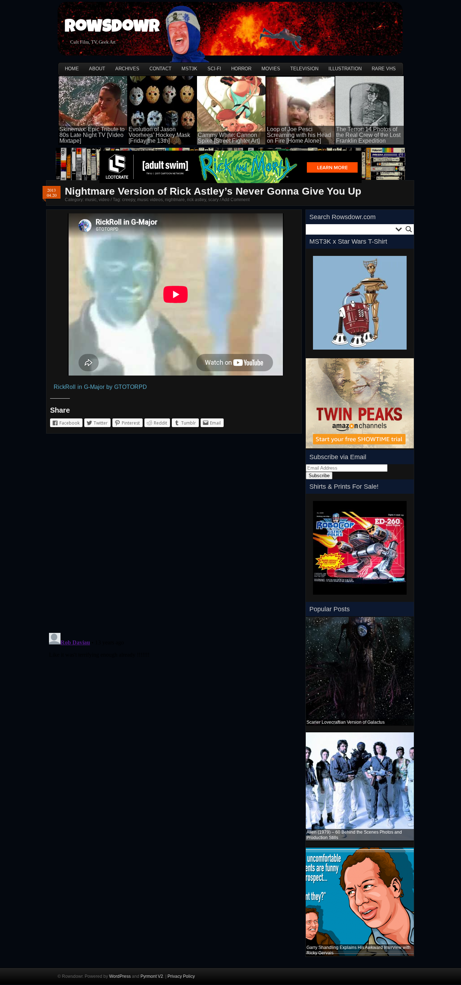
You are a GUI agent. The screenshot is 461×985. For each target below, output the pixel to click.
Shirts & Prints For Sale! (344, 486)
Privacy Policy (181, 976)
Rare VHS (384, 68)
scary (213, 199)
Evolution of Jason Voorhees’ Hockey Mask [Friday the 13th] (159, 135)
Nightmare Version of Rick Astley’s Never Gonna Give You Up (213, 191)
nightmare (175, 199)
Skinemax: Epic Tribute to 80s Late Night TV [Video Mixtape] (92, 135)
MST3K (189, 68)
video (104, 199)
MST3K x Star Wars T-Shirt (348, 241)
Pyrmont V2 (151, 976)
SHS (318, 597)
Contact (160, 68)
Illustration (345, 68)
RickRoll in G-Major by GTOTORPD (100, 387)
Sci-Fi (214, 68)
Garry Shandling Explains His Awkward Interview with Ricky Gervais (358, 950)
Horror (241, 68)
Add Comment (235, 199)
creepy (128, 199)
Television (304, 68)
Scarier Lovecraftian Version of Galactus (345, 722)
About (97, 68)
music (91, 199)
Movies (270, 68)
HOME (72, 68)
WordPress (120, 976)
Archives (127, 68)
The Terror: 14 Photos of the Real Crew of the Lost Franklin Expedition (368, 135)
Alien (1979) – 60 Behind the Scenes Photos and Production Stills (354, 835)
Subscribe (319, 475)
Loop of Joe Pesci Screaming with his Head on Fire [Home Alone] (299, 135)
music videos (150, 199)
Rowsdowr (112, 28)
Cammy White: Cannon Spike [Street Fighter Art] (229, 138)
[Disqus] (174, 534)
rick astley (196, 199)
